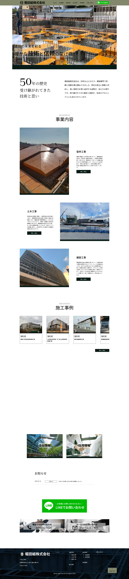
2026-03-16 (38, 481)
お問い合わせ (90, 3)
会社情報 (61, 3)
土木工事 (73, 557)
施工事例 (75, 3)
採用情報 (82, 3)
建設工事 (73, 559)
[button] (14, 35)
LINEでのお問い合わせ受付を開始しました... (70, 481)
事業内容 (68, 3)
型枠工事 (73, 555)
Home (55, 3)
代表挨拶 (87, 555)
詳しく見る (84, 172)
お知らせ (51, 481)
